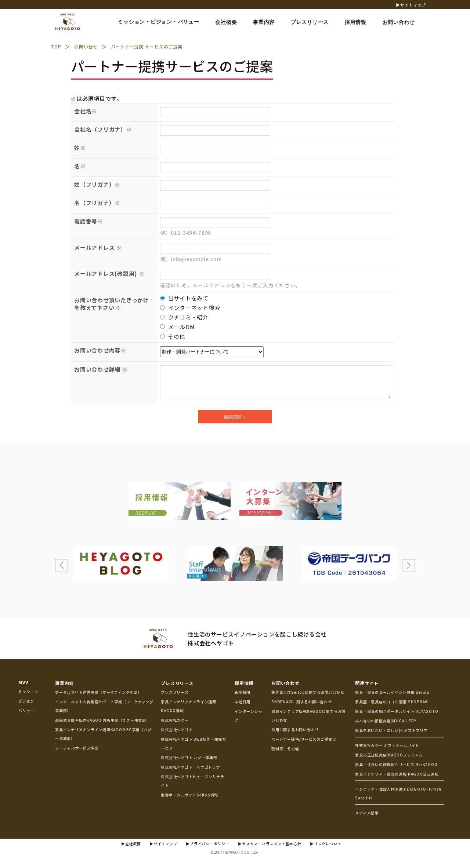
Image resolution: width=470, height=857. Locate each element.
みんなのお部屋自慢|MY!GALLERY (385, 720)
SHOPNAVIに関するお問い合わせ (301, 701)
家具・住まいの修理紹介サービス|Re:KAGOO (396, 764)
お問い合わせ (285, 683)
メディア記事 (367, 813)
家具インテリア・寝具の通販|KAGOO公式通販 (396, 774)
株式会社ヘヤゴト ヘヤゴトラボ (190, 767)
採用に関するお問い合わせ (295, 729)
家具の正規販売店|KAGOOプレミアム (388, 755)
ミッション (28, 691)
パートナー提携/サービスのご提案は (303, 739)
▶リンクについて (325, 843)
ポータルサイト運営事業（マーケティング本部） (98, 692)
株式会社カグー (174, 720)
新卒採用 (242, 692)
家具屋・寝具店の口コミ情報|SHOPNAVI (392, 701)
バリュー (26, 710)
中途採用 (242, 701)
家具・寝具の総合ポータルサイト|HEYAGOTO (396, 711)
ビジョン (26, 701)
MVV (23, 682)
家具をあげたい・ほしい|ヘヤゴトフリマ (391, 730)
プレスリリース (177, 683)
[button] (61, 565)
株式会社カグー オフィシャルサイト (387, 745)
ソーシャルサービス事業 (76, 748)
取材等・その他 (285, 748)
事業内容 (64, 683)
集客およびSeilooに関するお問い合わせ (307, 692)
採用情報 (244, 683)
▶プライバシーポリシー (207, 843)
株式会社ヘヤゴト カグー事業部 (189, 757)
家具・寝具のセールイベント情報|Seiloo (392, 692)
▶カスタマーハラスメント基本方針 (269, 843)
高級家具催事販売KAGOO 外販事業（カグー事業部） (102, 720)
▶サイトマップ (411, 5)
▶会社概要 (131, 843)
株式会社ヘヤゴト (176, 729)
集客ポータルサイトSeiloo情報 (189, 795)
